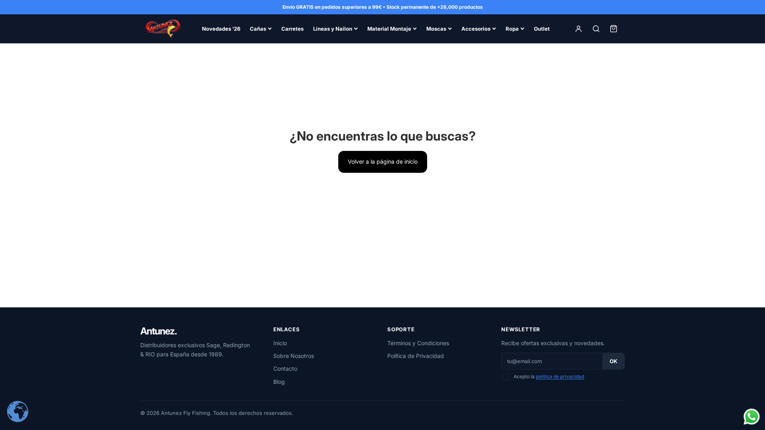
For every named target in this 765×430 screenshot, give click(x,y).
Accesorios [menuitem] (475, 28)
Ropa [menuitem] (512, 28)
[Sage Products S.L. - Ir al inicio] (162, 28)
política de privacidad (560, 376)
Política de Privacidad (415, 355)
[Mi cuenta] (578, 29)
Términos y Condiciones (418, 343)
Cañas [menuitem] (258, 28)
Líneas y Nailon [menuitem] (332, 28)
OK (613, 361)
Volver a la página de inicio (383, 161)
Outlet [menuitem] (542, 28)
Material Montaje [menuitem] (389, 28)
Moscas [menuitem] (436, 28)
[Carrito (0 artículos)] (614, 29)
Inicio (280, 343)
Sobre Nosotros (293, 355)
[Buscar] (596, 29)
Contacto (285, 368)
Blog (279, 381)
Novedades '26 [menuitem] (221, 28)
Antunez (158, 331)
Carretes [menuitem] (292, 28)
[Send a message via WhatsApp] (751, 416)
